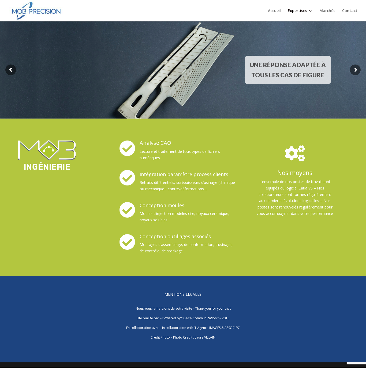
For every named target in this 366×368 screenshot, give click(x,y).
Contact (349, 11)
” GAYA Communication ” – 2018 (205, 318)
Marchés (327, 11)
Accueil (274, 11)
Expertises (297, 11)
